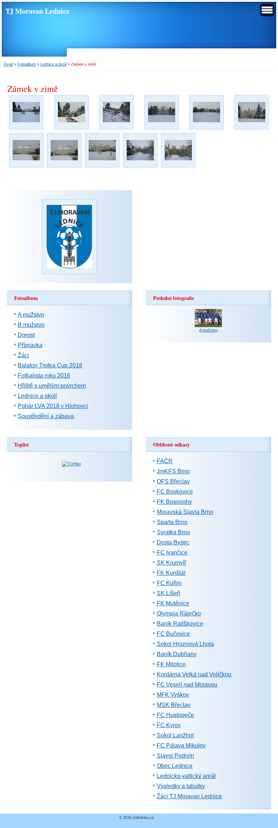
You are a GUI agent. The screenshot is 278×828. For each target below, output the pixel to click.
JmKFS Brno (173, 471)
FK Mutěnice (173, 603)
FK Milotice (171, 664)
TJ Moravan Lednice (37, 10)
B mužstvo (31, 325)
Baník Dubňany (177, 654)
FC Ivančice (172, 552)
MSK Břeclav (173, 705)
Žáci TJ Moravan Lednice (189, 796)
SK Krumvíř (171, 563)
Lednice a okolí (53, 64)
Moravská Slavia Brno (185, 512)
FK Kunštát (171, 573)
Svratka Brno (173, 532)
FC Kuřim (169, 583)
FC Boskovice (175, 492)
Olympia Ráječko (179, 613)
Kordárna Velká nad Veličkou (194, 674)
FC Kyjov (169, 725)
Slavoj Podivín (175, 756)
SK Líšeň (168, 593)
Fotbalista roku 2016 (44, 375)
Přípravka (30, 345)
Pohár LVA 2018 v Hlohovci (53, 406)
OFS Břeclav (173, 481)
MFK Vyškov (173, 695)
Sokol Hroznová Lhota (185, 644)
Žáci (23, 355)
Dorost (26, 335)
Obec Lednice (175, 766)
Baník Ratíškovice (180, 624)
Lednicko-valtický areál (186, 776)
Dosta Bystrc (173, 542)
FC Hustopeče (175, 715)
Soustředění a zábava (46, 416)
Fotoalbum (26, 64)
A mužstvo (31, 315)
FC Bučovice (173, 634)
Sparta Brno (172, 522)
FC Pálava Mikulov (181, 745)
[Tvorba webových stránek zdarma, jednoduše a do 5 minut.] (156, 818)
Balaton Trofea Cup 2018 (50, 365)
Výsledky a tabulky (181, 786)
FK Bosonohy (174, 502)
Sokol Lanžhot (175, 735)
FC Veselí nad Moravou (187, 684)
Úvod (8, 64)
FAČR (165, 461)
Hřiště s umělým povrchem (52, 386)
